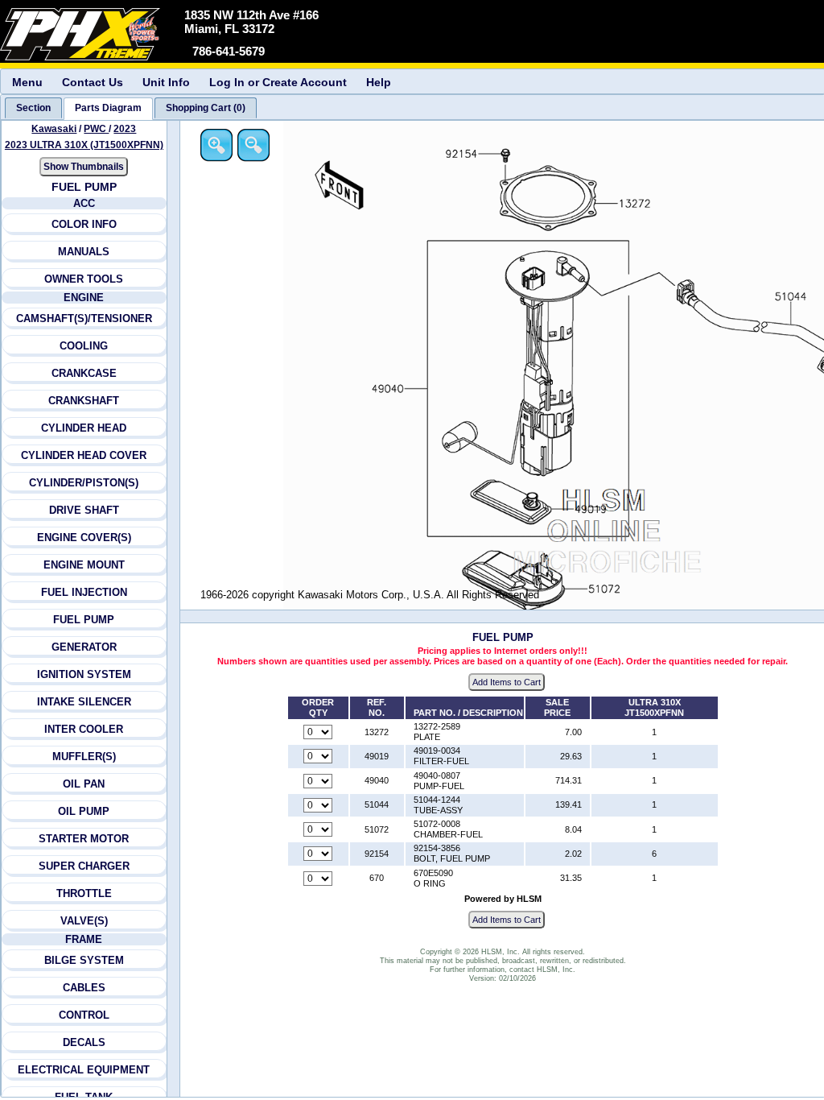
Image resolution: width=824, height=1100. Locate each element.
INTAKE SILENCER (84, 702)
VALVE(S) (84, 921)
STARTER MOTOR (84, 839)
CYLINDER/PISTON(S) (83, 483)
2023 (124, 128)
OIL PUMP (83, 811)
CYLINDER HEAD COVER (83, 455)
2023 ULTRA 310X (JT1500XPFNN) (84, 145)
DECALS (84, 1042)
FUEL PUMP (83, 620)
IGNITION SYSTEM (84, 674)
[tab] (33, 107)
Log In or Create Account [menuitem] (278, 82)
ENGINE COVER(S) (84, 537)
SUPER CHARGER (84, 866)
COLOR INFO (84, 224)
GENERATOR (84, 647)
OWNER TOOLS (83, 279)
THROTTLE (84, 893)
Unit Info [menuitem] (166, 82)
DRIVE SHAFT (84, 510)
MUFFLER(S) (84, 757)
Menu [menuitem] (27, 82)
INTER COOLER (83, 729)
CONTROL (84, 1015)
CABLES (84, 988)
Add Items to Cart (506, 682)
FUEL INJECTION (84, 592)
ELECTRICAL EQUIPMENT (84, 1070)
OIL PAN (84, 784)
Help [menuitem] (378, 82)
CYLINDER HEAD (83, 428)
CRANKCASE (84, 373)
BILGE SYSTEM (84, 960)
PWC (96, 128)
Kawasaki (53, 128)
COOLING (84, 346)
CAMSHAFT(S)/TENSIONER (84, 318)
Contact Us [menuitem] (92, 82)
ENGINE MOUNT (84, 565)
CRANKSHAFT (83, 401)
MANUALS (83, 252)
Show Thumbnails (83, 166)
